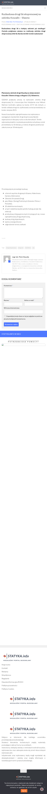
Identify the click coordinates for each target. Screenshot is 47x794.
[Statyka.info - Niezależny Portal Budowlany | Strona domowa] (10, 3)
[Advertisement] (23, 64)
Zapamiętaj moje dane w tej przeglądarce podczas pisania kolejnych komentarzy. (23, 317)
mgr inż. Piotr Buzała (14, 22)
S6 (33, 248)
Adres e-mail (29, 300)
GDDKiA (28, 248)
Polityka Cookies (8, 689)
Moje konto (6, 665)
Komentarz (8, 285)
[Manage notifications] (42, 789)
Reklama (5, 672)
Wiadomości (7, 8)
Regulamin (5, 678)
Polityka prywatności (9, 685)
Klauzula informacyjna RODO (12, 682)
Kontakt (5, 668)
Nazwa (7, 300)
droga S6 (20, 248)
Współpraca (6, 675)
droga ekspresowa (11, 248)
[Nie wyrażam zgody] (44, 787)
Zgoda (24, 791)
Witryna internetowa (11, 308)
